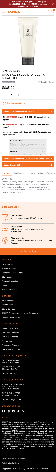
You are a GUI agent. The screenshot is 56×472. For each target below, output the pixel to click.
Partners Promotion (10, 281)
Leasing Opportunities (11, 317)
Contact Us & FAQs (10, 328)
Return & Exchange (10, 337)
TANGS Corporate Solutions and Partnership (20, 313)
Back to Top (30, 251)
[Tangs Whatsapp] (23, 411)
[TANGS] (13, 11)
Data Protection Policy (11, 463)
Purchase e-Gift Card (10, 345)
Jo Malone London (11, 71)
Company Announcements (13, 273)
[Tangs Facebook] (3, 411)
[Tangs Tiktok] (18, 411)
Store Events (7, 264)
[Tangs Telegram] (13, 411)
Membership (7, 341)
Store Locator (7, 277)
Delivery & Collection (10, 333)
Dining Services (8, 309)
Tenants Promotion (9, 290)
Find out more (32, 6)
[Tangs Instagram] (8, 411)
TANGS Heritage (9, 269)
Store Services (8, 301)
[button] (28, 41)
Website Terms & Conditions (13, 458)
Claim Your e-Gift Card (11, 349)
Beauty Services (9, 305)
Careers (5, 285)
